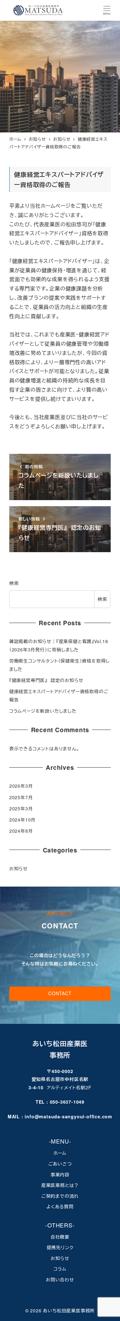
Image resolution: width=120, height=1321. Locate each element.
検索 (14, 583)
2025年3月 (21, 808)
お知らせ (18, 868)
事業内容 (60, 1174)
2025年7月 (21, 797)
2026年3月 (21, 786)
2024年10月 (22, 819)
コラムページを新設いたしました (42, 711)
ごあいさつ (60, 1163)
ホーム (60, 1153)
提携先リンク (60, 1247)
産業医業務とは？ (60, 1185)
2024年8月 (21, 831)
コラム (59, 1268)
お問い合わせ (60, 1279)
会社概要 (60, 1237)
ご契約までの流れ (60, 1196)
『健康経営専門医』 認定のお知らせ (46, 680)
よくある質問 (60, 1206)
